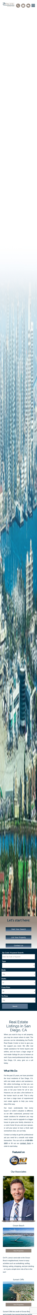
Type (4, 961)
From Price (6, 987)
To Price (5, 996)
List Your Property (18, 937)
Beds (4, 970)
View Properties (18, 1251)
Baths (4, 979)
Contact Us (18, 946)
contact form (25, 1143)
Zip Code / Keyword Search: (13, 953)
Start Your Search (18, 929)
